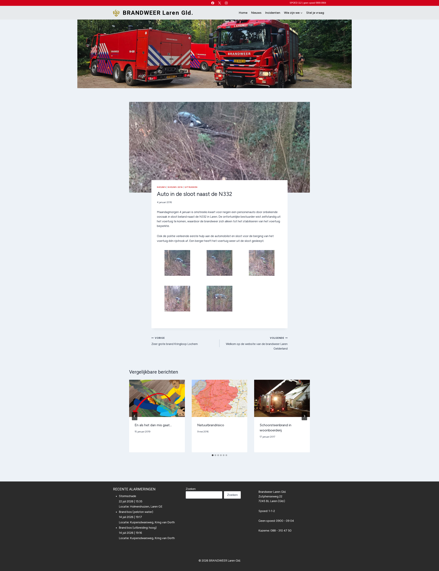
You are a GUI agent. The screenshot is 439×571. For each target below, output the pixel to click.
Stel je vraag (315, 13)
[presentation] (157, 398)
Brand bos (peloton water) (136, 512)
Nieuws (256, 13)
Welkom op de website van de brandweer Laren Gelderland (257, 343)
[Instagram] (226, 3)
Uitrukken (191, 187)
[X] (219, 3)
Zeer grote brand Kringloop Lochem (174, 341)
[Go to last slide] (134, 416)
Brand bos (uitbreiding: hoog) (138, 527)
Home (243, 13)
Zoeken (191, 489)
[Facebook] (213, 3)
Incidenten (272, 13)
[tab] (212, 455)
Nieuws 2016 (175, 187)
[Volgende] (304, 416)
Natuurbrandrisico (210, 425)
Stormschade (127, 496)
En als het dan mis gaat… (153, 425)
